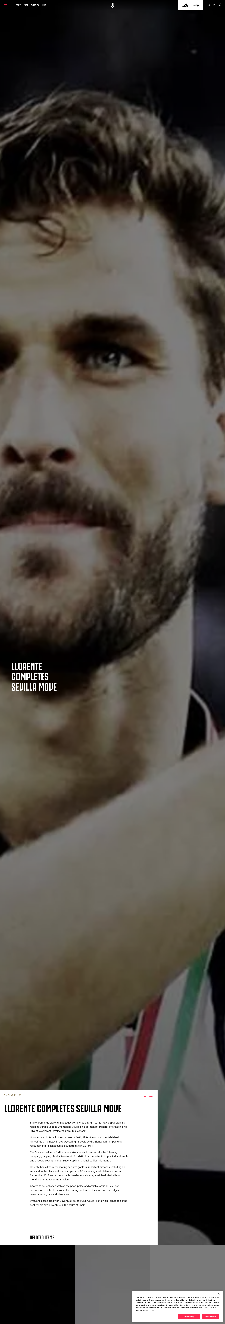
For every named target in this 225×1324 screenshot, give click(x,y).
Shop (26, 5)
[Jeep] (196, 5)
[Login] (220, 5)
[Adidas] (185, 5)
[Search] (209, 5)
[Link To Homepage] (112, 5)
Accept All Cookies (210, 1316)
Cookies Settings (189, 1316)
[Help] (215, 5)
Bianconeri (35, 5)
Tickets (18, 5)
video (44, 5)
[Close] (219, 1294)
